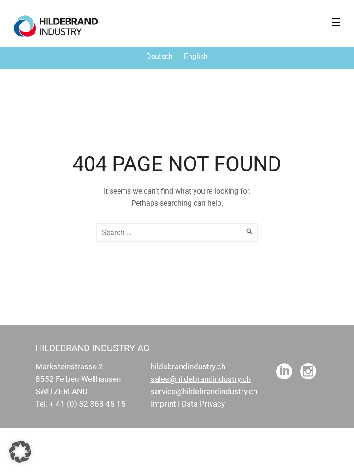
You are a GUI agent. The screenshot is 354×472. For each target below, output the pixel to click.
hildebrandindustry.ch (188, 366)
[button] (20, 451)
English (196, 56)
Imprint (163, 403)
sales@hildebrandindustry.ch (201, 379)
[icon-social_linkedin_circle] (284, 372)
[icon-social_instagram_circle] (308, 372)
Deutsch (159, 56)
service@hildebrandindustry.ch (204, 391)
